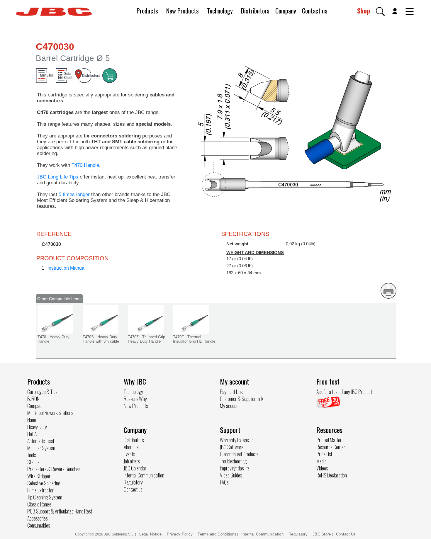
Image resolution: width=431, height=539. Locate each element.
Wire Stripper (38, 476)
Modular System (41, 448)
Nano (31, 420)
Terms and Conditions (217, 534)
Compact (35, 405)
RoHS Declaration (331, 475)
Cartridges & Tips (42, 391)
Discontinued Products (239, 454)
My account (230, 405)
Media (321, 461)
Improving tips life (235, 468)
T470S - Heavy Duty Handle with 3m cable (101, 339)
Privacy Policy (180, 534)
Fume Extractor (40, 490)
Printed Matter (329, 440)
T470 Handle (85, 165)
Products (147, 10)
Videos (322, 468)
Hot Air (33, 434)
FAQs (224, 482)
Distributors (255, 10)
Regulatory (133, 482)
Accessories (37, 518)
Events (129, 454)
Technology (220, 10)
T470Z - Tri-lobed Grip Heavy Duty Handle (146, 339)
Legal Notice (151, 534)
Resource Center (330, 447)
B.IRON (33, 398)
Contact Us (346, 534)
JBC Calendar (135, 468)
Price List (324, 454)
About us (131, 447)
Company (285, 10)
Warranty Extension (237, 440)
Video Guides (231, 475)
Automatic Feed (40, 441)
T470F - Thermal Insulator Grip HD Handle (194, 339)
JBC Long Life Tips (57, 177)
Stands (33, 462)
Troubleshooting (233, 461)
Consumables (38, 525)
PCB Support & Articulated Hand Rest (59, 511)
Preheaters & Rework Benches (53, 469)
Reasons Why (135, 398)
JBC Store (322, 534)
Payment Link (231, 391)
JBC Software (231, 447)
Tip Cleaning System (44, 497)
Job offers (132, 461)
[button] (380, 11)
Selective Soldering (43, 483)
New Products (182, 10)
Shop (363, 10)
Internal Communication (144, 475)
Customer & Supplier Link (241, 398)
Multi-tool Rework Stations (50, 412)
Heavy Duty (37, 427)
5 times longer (74, 194)
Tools (31, 455)
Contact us (315, 10)
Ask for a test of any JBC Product (344, 391)
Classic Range (39, 504)
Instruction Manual (66, 268)
